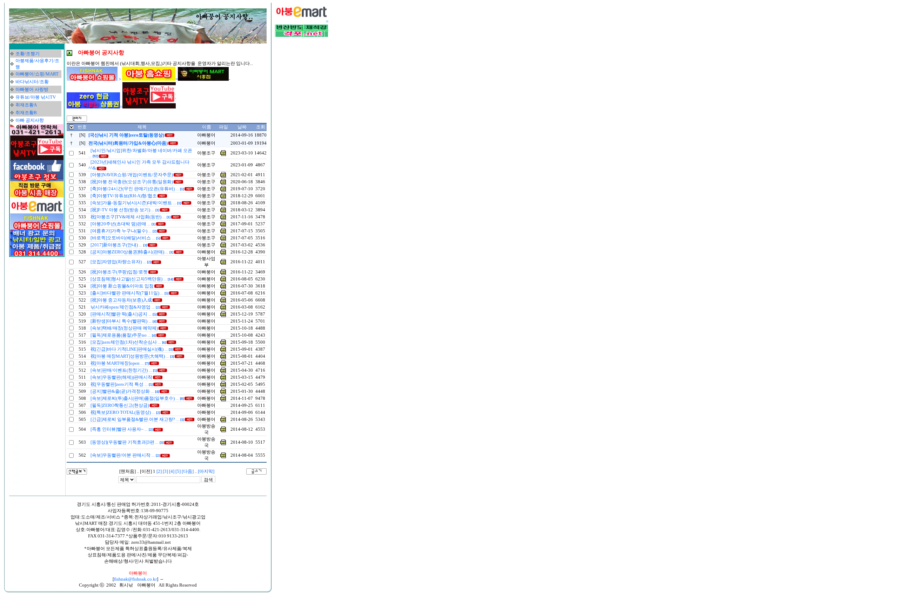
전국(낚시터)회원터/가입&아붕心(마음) (128, 143)
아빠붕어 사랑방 (31, 89)
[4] (171, 471)
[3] (165, 471)
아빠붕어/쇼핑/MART (37, 74)
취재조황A (26, 104)
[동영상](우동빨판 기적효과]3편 (127, 442)
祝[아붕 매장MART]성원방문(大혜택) (132, 356)
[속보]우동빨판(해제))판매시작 (121, 377)
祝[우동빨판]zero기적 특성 (122, 384)
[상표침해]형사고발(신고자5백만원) (132, 279)
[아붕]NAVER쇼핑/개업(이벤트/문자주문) (132, 174)
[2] (159, 471)
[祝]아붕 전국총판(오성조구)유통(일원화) (132, 181)
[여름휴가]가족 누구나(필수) (123, 230)
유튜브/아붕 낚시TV (35, 97)
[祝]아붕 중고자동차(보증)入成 (121, 300)
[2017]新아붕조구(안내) (119, 244)
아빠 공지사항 (29, 120)
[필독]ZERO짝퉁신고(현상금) (120, 405)
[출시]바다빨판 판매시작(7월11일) (129, 293)
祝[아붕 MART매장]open (120, 363)
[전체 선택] (71, 127)
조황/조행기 (27, 53)
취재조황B (26, 112)
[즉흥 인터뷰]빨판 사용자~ (122, 429)
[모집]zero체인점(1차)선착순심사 (128, 342)
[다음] (188, 471)
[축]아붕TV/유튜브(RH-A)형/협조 (124, 195)
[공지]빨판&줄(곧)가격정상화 (125, 391)
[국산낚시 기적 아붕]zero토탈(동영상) (126, 135)
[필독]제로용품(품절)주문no (123, 335)
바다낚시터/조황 (32, 81)
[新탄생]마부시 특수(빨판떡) (123, 321)
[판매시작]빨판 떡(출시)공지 (123, 314)
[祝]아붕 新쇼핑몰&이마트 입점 (122, 286)
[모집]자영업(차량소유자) (121, 261)
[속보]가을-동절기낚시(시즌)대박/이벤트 (136, 202)
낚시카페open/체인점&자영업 (125, 307)
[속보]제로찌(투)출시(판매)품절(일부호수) (137, 398)
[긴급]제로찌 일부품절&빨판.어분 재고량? (137, 419)
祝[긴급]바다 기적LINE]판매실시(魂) (132, 349)
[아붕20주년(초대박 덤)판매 (123, 223)
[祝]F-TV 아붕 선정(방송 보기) (125, 209)
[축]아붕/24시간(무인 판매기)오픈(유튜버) (137, 188)
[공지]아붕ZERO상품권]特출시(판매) (132, 252)
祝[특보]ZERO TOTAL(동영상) (125, 412)
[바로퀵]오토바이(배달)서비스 (125, 237)
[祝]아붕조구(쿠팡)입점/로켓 (119, 272)
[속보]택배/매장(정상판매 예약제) (124, 328)
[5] (178, 471)
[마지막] (206, 471)
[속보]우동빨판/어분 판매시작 (125, 455)
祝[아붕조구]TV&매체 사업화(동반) (130, 216)
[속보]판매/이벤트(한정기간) (124, 370)
